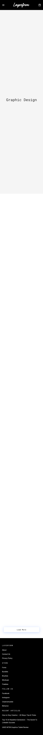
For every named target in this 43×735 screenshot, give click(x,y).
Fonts (4, 668)
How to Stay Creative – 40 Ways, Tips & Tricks (19, 715)
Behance (5, 706)
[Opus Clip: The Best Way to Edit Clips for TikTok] (21, 577)
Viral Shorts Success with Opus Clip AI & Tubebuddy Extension (20, 420)
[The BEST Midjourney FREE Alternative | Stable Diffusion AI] (21, 490)
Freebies (5, 684)
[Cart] (39, 5)
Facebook (5, 693)
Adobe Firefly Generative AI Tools (18, 379)
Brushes (5, 676)
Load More (21, 630)
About (4, 650)
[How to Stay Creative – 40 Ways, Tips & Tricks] (21, 200)
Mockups (5, 680)
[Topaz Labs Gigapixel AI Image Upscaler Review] (21, 535)
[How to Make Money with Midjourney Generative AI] (21, 450)
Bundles (5, 672)
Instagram (6, 698)
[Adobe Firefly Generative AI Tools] (21, 367)
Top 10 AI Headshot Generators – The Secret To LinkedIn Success (20, 255)
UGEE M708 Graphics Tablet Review (19, 296)
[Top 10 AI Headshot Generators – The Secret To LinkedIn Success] (21, 242)
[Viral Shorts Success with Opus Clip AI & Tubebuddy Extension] (21, 407)
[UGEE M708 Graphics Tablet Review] (21, 285)
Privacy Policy (7, 658)
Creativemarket (7, 702)
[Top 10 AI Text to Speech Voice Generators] (21, 322)
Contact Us (6, 654)
